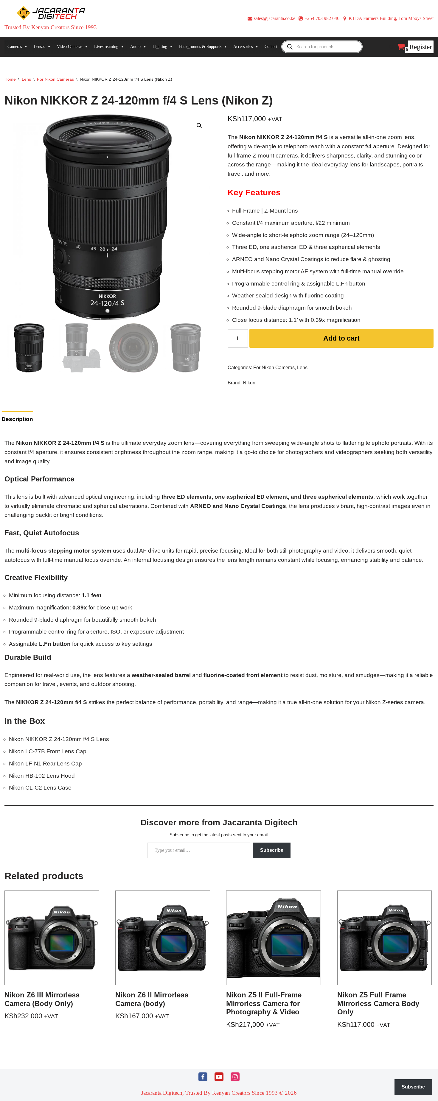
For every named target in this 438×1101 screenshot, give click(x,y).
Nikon (249, 382)
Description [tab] (17, 419)
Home (10, 79)
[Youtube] (219, 1076)
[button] (199, 125)
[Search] (391, 47)
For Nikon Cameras (55, 79)
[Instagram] (235, 1076)
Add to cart (341, 338)
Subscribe (271, 850)
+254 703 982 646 (322, 18)
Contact (271, 46)
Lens (26, 79)
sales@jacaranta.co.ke (274, 18)
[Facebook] (202, 1076)
